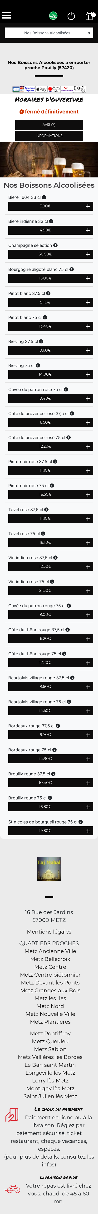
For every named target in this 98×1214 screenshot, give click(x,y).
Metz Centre (50, 967)
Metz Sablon (50, 1049)
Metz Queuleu (50, 1041)
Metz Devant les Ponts (50, 982)
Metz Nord (50, 1006)
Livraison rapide (58, 1177)
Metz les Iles (50, 998)
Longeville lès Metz (50, 1073)
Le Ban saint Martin (50, 1065)
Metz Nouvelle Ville (50, 1014)
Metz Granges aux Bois (50, 990)
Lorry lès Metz (50, 1080)
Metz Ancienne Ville (50, 951)
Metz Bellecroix (50, 959)
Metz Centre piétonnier (50, 975)
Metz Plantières (50, 1022)
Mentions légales (49, 932)
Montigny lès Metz (50, 1088)
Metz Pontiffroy (50, 1033)
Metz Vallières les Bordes (50, 1057)
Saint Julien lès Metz (50, 1096)
